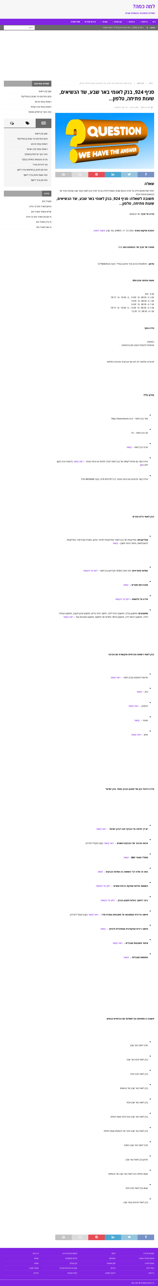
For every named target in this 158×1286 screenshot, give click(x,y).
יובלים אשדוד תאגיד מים (41, 211)
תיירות (36, 1273)
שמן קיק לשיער (44, 91)
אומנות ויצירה (148, 1253)
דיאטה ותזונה (110, 1273)
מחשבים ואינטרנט (69, 1253)
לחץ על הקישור (90, 570)
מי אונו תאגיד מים (43, 227)
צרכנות (132, 21)
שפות (36, 1263)
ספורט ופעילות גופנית (68, 1268)
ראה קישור (78, 461)
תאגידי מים (46, 201)
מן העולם (118, 21)
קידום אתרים (90, 21)
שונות (105, 21)
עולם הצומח (72, 1273)
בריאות (144, 21)
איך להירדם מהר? (40, 164)
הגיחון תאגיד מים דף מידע (40, 206)
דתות (114, 1253)
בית (154, 21)
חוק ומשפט (111, 1263)
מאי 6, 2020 (145, 107)
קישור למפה (99, 230)
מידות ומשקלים (71, 1258)
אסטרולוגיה (149, 1263)
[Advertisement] (79, 57)
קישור (129, 447)
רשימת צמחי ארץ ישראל (41, 106)
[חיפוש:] (19, 27)
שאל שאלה (75, 21)
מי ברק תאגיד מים (43, 221)
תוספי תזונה (34, 1268)
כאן (142, 464)
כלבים (113, 1268)
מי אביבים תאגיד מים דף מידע (38, 216)
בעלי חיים (150, 1268)
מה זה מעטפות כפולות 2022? (35, 159)
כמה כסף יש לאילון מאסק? (39, 111)
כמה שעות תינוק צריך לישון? (35, 174)
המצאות (112, 1258)
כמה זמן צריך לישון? (39, 180)
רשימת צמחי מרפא (43, 101)
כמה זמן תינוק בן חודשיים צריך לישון (32, 169)
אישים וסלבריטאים (146, 1258)
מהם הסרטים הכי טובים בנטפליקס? (36, 96)
